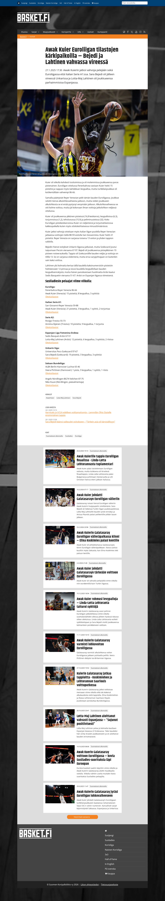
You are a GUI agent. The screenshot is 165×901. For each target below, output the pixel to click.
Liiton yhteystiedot (90, 884)
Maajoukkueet (49, 32)
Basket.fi (23, 36)
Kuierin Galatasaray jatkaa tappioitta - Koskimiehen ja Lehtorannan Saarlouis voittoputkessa (94, 679)
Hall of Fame (68, 3)
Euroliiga (78, 436)
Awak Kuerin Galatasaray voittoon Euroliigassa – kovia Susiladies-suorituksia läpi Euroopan (96, 757)
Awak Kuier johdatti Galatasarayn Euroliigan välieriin (98, 497)
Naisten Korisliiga (51, 3)
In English (77, 3)
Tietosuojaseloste (109, 884)
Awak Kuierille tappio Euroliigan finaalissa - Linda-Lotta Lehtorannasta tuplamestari (98, 460)
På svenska (86, 3)
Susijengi (24, 3)
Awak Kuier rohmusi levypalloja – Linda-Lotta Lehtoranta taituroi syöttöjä (97, 602)
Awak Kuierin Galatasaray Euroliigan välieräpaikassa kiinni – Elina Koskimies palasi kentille (98, 536)
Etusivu (24, 32)
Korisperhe (66, 32)
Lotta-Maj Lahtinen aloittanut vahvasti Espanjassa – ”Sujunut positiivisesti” (97, 720)
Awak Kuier (50, 398)
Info (79, 32)
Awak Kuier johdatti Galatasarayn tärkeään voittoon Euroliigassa (97, 572)
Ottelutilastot (51, 296)
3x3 (61, 3)
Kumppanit (102, 32)
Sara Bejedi (77, 398)
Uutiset (90, 32)
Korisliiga (41, 3)
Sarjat (34, 32)
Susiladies (32, 3)
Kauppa (96, 3)
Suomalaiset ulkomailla (54, 436)
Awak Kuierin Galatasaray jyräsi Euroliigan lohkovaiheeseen (97, 793)
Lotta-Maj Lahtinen (63, 398)
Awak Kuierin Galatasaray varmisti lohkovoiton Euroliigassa (93, 644)
